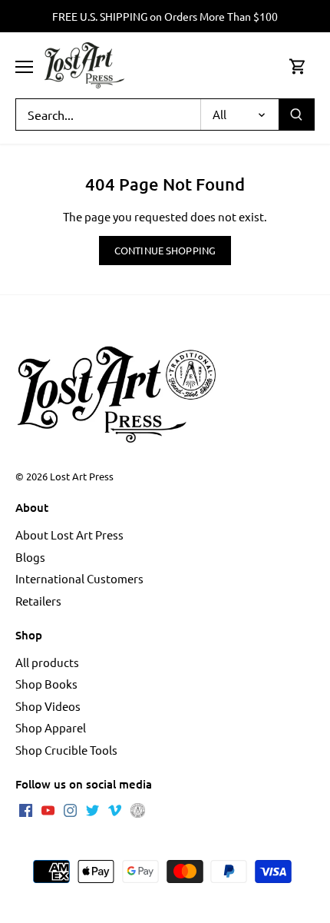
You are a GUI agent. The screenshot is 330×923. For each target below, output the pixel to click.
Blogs (30, 556)
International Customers (79, 578)
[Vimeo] (114, 808)
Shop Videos (48, 706)
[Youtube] (47, 808)
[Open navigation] (24, 67)
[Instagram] (70, 808)
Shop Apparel (50, 727)
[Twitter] (92, 808)
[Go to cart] (298, 66)
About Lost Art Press (69, 534)
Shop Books (46, 683)
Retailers (38, 600)
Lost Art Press (82, 476)
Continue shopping (165, 250)
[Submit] (296, 114)
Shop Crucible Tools (66, 749)
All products (47, 662)
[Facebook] (25, 808)
